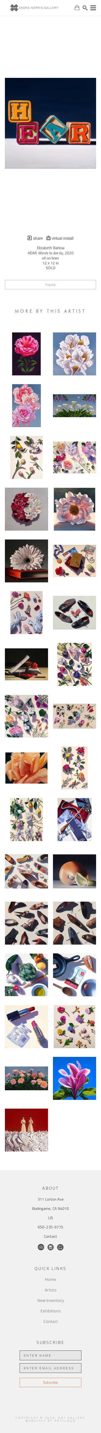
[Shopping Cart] (77, 7)
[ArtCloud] (41, 1247)
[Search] (85, 7)
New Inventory (50, 1300)
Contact (50, 1236)
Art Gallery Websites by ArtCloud (55, 1419)
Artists (51, 1290)
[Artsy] (60, 1247)
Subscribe (50, 1382)
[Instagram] (51, 1247)
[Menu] (93, 7)
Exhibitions (50, 1311)
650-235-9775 (50, 1227)
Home (50, 1279)
